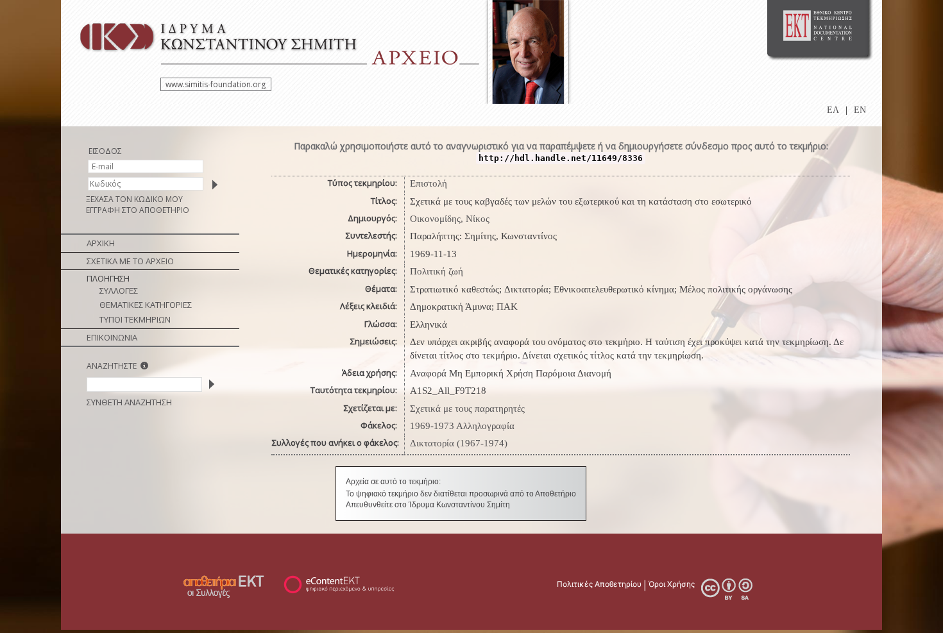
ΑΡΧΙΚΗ (101, 243)
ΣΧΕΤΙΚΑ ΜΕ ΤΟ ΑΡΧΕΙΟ (130, 261)
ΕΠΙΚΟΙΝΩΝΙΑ (112, 337)
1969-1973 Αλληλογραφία (462, 426)
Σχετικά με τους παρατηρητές (467, 408)
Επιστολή (428, 183)
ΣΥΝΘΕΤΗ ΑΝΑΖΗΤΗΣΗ (129, 402)
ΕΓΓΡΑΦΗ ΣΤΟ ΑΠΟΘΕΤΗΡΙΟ (137, 210)
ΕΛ (833, 110)
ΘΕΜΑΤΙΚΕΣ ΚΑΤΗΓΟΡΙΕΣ (145, 304)
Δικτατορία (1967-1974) (458, 443)
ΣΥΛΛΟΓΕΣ (118, 290)
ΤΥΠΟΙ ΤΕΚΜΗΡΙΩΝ (135, 319)
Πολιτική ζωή (436, 271)
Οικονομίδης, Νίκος (449, 219)
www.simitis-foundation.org (216, 84)
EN (860, 110)
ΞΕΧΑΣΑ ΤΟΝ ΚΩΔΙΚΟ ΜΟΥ (134, 199)
